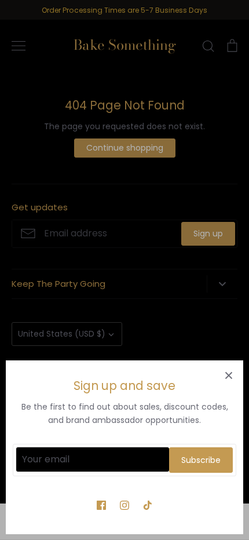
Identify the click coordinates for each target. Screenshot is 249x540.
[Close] (228, 375)
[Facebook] (101, 505)
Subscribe (201, 460)
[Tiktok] (147, 505)
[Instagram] (124, 505)
